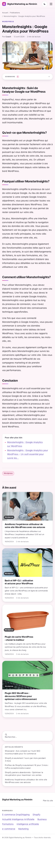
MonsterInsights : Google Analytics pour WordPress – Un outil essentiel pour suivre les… (27, 454)
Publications (15, 13)
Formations (8, 824)
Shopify (36, 814)
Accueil (5, 13)
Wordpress (8, 21)
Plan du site (48, 800)
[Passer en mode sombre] (44, 4)
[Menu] (51, 4)
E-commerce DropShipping (16, 814)
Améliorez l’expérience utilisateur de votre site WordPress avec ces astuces (26, 780)
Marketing (23, 829)
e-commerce (8, 829)
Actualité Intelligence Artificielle (18, 819)
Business (42, 819)
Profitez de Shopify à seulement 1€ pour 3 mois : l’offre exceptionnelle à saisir (27, 766)
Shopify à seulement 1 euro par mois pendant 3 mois (25, 759)
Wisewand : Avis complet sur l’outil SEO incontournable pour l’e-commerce (22, 752)
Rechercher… (11, 737)
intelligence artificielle (28, 824)
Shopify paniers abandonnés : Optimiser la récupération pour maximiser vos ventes (24, 773)
